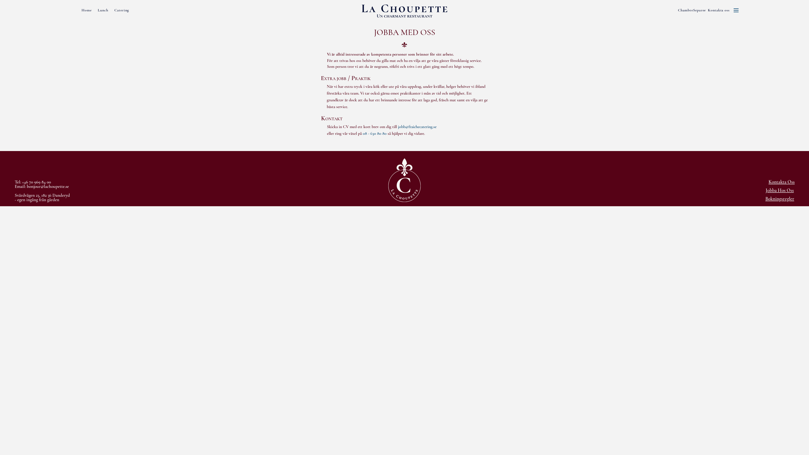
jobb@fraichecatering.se (417, 126)
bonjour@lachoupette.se (48, 186)
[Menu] (736, 10)
